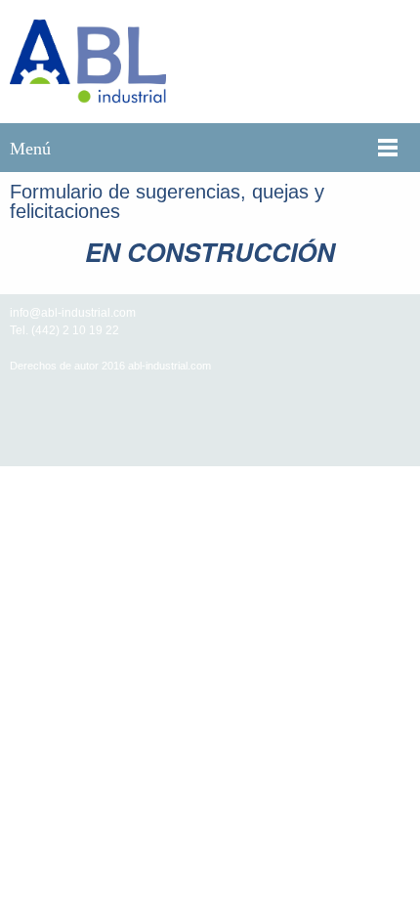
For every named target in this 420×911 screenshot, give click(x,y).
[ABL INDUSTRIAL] (88, 62)
